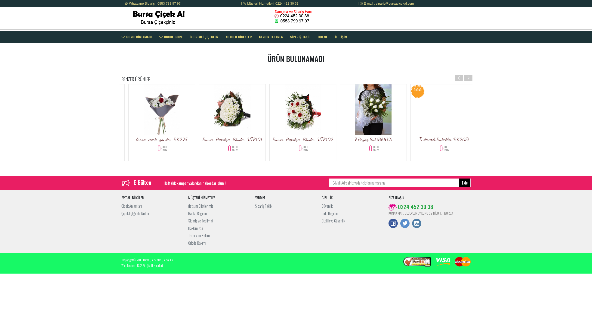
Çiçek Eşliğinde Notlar (135, 213)
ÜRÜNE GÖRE (172, 36)
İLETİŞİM (341, 36)
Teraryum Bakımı (199, 235)
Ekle (465, 183)
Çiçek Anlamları (131, 206)
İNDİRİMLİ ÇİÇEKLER (204, 36)
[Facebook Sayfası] (393, 224)
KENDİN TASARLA (271, 36)
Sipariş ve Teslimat (200, 221)
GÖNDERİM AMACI (138, 36)
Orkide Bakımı (197, 243)
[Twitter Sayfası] (405, 224)
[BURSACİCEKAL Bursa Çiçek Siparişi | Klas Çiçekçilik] (162, 17)
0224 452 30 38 (415, 206)
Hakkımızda (195, 228)
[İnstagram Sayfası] (416, 224)
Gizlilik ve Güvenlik (333, 221)
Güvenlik (327, 206)
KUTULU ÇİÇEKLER (238, 36)
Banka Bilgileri (197, 213)
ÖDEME (323, 36)
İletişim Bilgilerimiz (200, 206)
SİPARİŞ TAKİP (300, 36)
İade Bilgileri (330, 213)
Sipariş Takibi (263, 206)
